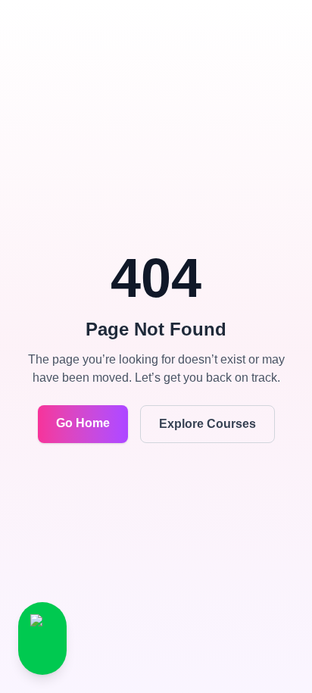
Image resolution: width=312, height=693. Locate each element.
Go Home (83, 423)
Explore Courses (207, 423)
